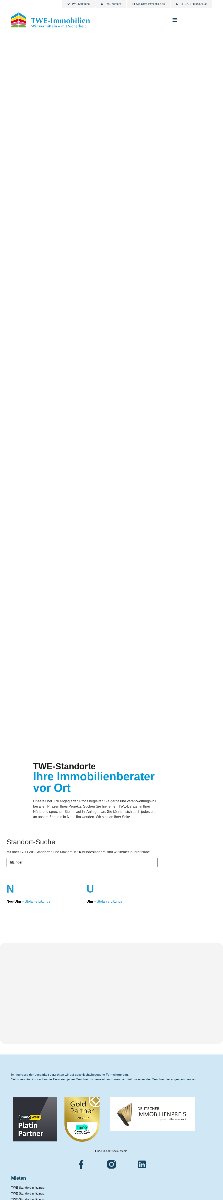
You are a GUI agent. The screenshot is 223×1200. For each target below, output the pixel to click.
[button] (174, 20)
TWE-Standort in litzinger (28, 1187)
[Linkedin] (142, 1164)
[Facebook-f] (81, 1164)
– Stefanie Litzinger (29, 901)
